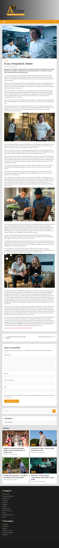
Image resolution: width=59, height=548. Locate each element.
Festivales (4, 504)
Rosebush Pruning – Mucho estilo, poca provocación (42, 449)
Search (54, 411)
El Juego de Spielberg (7, 496)
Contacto (4, 528)
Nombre (6, 373)
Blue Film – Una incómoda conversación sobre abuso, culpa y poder (43, 477)
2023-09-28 (7, 66)
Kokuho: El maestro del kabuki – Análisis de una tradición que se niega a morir (14, 450)
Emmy (12, 328)
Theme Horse (33, 545)
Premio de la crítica (7, 510)
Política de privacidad (7, 532)
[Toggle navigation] (4, 21)
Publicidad (4, 534)
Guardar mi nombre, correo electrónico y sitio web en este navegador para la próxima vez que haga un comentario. (29, 396)
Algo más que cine (18, 545)
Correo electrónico (9, 380)
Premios (4, 512)
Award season (6, 494)
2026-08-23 (6, 454)
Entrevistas (5, 500)
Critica (8, 328)
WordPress (51, 545)
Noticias (6, 428)
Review (6, 61)
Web (5, 387)
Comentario (7, 355)
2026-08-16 (34, 481)
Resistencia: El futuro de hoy (45, 337)
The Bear (30, 328)
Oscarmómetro (6, 508)
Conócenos (5, 526)
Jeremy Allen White (19, 328)
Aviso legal (5, 524)
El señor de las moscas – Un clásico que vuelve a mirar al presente (15, 476)
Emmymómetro (6, 498)
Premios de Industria (7, 515)
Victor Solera (14, 66)
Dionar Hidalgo (13, 454)
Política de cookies (7, 530)
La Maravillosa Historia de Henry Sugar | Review (16, 337)
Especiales (5, 502)
